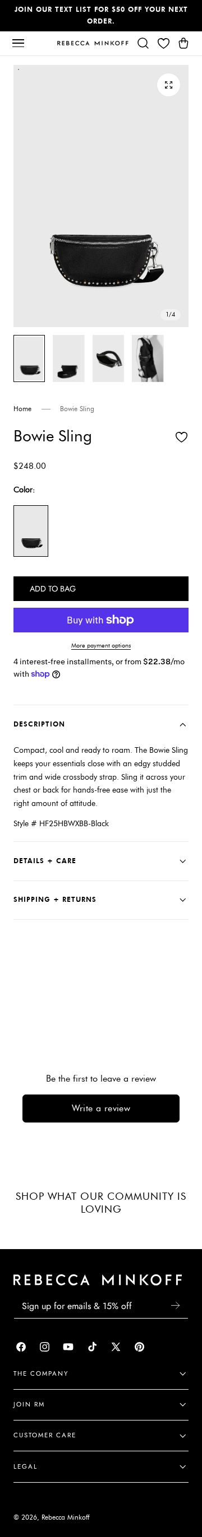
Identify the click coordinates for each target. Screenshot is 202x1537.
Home (22, 409)
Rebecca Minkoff (65, 1517)
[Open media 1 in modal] (169, 85)
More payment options (101, 645)
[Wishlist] (163, 43)
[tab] (29, 358)
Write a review (101, 1108)
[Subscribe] (175, 1305)
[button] (18, 43)
